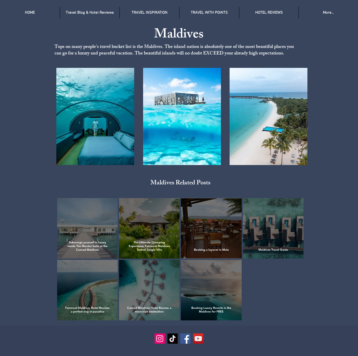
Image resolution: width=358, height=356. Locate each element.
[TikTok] (172, 338)
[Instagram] (160, 338)
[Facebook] (185, 338)
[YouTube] (198, 338)
